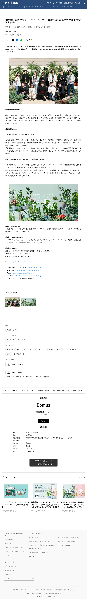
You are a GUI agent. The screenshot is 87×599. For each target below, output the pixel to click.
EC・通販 (21, 340)
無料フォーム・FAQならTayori (66, 541)
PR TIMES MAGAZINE (35, 549)
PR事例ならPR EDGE (64, 545)
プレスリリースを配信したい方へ (14, 551)
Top (3, 7)
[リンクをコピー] (30, 40)
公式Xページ (8, 575)
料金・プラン (8, 543)
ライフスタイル (67, 7)
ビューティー (44, 7)
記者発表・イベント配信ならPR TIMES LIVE (41, 545)
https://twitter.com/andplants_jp (23, 273)
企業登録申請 (68, 3)
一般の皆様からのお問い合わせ (52, 593)
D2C (58, 349)
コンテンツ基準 (40, 590)
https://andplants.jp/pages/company (23, 262)
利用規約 (49, 590)
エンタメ (35, 7)
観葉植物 (10, 349)
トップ (5, 390)
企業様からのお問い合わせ (33, 593)
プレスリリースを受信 (54, 3)
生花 (18, 349)
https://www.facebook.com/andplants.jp (28, 276)
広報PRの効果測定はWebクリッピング (40, 553)
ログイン (78, 3)
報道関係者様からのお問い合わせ (64, 590)
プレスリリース (15, 390)
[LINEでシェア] (20, 40)
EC (65, 349)
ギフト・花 (10, 340)
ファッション (55, 7)
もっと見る (81, 477)
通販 (8, 354)
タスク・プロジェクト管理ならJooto (68, 537)
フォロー (43, 421)
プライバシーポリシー (27, 590)
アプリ (27, 7)
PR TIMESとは (8, 540)
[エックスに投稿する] (13, 40)
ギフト (51, 349)
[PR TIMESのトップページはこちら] (11, 2)
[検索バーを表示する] (83, 2)
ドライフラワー (29, 349)
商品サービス (11, 330)
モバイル (20, 7)
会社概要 (15, 590)
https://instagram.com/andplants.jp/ (27, 270)
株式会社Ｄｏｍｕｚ (28, 390)
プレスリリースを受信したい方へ (14, 547)
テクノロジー (10, 7)
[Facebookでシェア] (17, 40)
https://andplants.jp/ (34, 267)
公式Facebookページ (10, 566)
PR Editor (31, 556)
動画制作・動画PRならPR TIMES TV (39, 541)
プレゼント (41, 349)
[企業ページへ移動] (43, 405)
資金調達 (73, 349)
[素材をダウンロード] (26, 40)
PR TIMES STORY (33, 537)
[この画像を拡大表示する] (12, 302)
